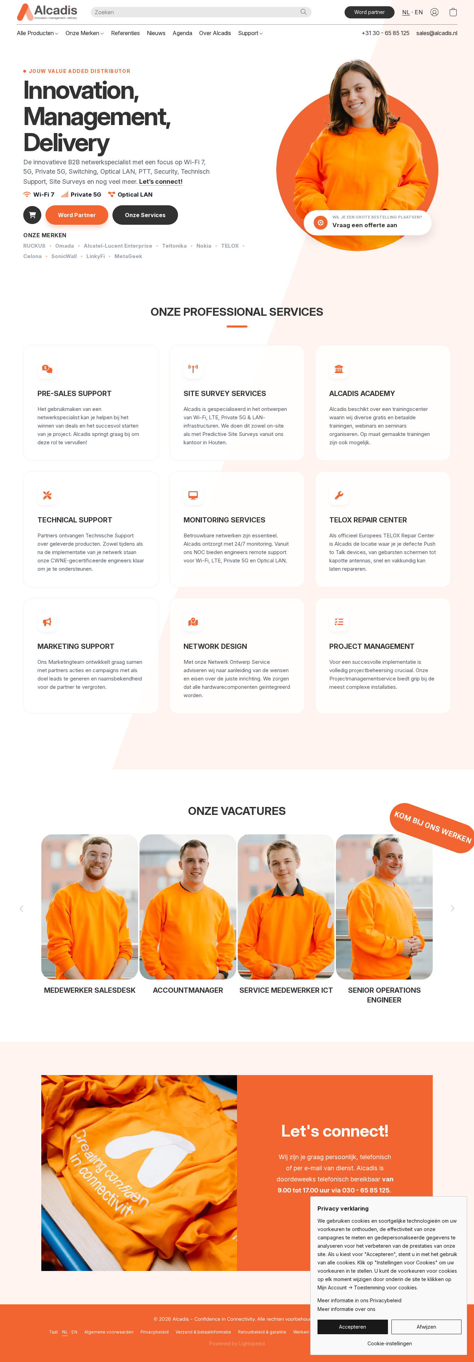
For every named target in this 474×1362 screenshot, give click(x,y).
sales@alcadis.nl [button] (436, 33)
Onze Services (145, 215)
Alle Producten (36, 33)
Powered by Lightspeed (237, 1343)
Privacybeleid (155, 1332)
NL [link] (65, 1332)
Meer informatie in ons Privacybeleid (359, 1300)
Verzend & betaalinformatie (203, 1332)
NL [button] (406, 12)
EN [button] (419, 12)
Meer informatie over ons (346, 1309)
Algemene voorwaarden (109, 1332)
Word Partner (77, 215)
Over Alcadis (215, 33)
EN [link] (74, 1332)
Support (249, 33)
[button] (47, 12)
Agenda (182, 33)
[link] (390, 1341)
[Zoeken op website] (303, 12)
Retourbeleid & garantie (262, 1332)
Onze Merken (83, 33)
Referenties (125, 33)
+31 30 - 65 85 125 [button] (385, 33)
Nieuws (156, 33)
